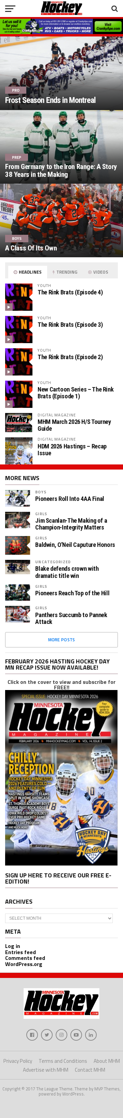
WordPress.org (23, 964)
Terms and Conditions (63, 1061)
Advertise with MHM (45, 1070)
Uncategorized (53, 562)
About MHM (107, 1061)
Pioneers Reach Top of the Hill (72, 593)
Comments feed (25, 958)
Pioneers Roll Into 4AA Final (69, 498)
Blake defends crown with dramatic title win (66, 572)
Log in (12, 946)
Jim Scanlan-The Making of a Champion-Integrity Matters (71, 524)
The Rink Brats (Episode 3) (70, 324)
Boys (40, 492)
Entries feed (20, 952)
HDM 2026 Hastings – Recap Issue (72, 450)
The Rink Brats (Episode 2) (70, 357)
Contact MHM (90, 1070)
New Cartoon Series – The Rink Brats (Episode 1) (75, 393)
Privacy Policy (17, 1061)
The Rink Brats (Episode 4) (70, 292)
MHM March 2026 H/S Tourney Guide (74, 425)
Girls (41, 514)
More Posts (61, 639)
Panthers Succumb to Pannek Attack (71, 618)
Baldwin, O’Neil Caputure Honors (75, 544)
